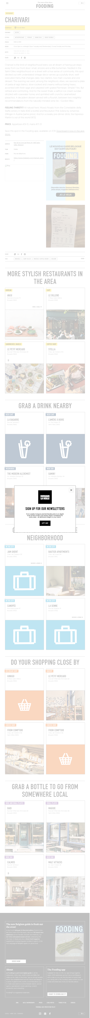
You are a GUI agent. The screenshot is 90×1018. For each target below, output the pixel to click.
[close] (71, 490)
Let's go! (45, 523)
